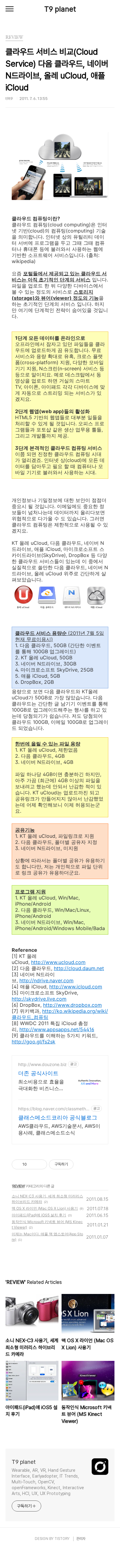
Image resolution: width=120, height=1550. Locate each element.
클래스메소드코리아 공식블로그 (57, 1117)
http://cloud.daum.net (79, 968)
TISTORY (62, 1539)
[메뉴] (9, 9)
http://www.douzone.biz (42, 1064)
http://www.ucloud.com (58, 962)
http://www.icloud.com (75, 987)
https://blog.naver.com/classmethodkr (53, 1108)
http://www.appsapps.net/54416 (56, 1029)
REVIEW (18, 1186)
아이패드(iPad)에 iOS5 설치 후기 (39, 1215)
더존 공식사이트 (38, 1073)
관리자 (81, 1539)
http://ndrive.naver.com (46, 980)
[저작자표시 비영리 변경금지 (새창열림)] (82, 1164)
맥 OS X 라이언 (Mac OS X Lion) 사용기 (45, 1208)
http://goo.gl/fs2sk (33, 1042)
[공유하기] (32, 1164)
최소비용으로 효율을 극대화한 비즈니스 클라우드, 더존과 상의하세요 (41, 1085)
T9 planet (60, 9)
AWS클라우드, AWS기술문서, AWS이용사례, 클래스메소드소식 (59, 1129)
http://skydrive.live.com (39, 999)
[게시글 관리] (40, 1164)
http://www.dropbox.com (72, 1005)
